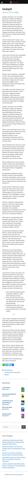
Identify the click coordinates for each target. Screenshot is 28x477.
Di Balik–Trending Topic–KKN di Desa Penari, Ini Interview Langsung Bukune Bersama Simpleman (13, 465)
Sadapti (6, 374)
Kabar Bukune (8, 370)
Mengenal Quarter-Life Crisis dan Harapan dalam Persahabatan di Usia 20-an (13, 448)
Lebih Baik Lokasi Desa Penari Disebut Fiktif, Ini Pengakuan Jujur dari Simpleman (13, 459)
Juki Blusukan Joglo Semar (12, 372)
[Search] (24, 427)
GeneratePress (19, 474)
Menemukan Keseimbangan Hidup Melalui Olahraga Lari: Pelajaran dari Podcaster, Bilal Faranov (13, 442)
